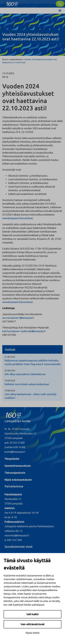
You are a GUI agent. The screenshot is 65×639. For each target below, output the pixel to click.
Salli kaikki (32, 614)
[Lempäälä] (12, 3)
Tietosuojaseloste (15, 472)
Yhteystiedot (12, 458)
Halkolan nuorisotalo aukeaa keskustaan (27, 384)
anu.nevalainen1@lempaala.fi (18, 317)
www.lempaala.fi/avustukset (17, 218)
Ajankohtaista (16, 59)
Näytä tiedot (32, 632)
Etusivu (5, 59)
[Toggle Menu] (60, 11)
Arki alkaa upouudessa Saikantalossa (25, 374)
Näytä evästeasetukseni (18, 479)
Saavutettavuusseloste (18, 465)
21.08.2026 (10, 357)
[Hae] (60, 4)
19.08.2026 (10, 380)
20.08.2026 (10, 370)
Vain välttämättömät (33, 624)
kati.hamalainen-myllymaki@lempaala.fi (24, 331)
